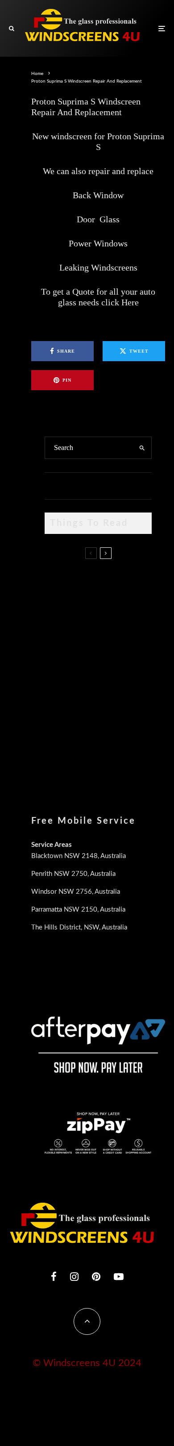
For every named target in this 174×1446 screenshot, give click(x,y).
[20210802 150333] (59, 665)
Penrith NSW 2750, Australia (73, 874)
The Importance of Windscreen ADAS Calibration (109, 663)
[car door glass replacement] (59, 582)
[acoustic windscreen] (59, 753)
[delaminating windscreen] (59, 707)
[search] (142, 447)
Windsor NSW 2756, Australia (75, 891)
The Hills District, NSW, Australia (79, 927)
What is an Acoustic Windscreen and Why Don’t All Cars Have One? (112, 755)
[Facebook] (53, 1276)
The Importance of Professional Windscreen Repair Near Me (117, 625)
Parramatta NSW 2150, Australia (78, 909)
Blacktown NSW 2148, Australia (78, 856)
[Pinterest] (96, 1276)
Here (130, 302)
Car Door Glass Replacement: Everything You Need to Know (116, 584)
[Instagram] (74, 1276)
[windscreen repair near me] (59, 625)
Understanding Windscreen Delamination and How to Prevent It (115, 709)
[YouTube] (118, 1276)
